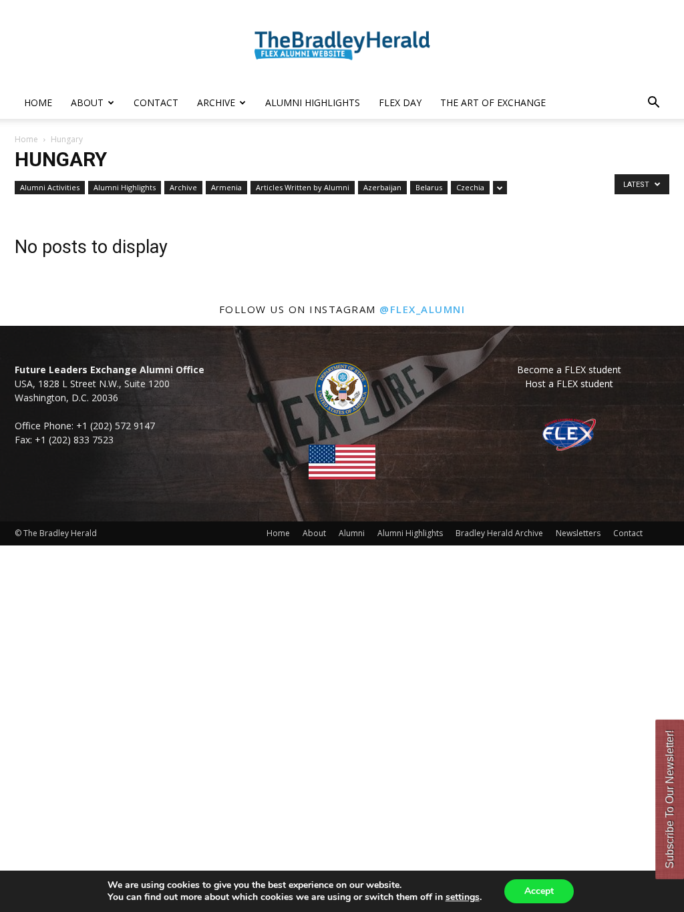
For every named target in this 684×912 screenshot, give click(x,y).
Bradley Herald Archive (499, 533)
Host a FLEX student (569, 383)
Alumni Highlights (312, 102)
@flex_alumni (422, 309)
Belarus (428, 187)
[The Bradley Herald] (342, 44)
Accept (539, 891)
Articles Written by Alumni (302, 187)
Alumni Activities (49, 187)
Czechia (470, 187)
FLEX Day (400, 102)
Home (38, 102)
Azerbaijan (382, 187)
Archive (216, 102)
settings (463, 897)
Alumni (352, 533)
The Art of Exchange (493, 102)
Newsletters (578, 533)
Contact (156, 102)
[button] (653, 103)
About (87, 102)
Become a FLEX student (569, 369)
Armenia (226, 187)
